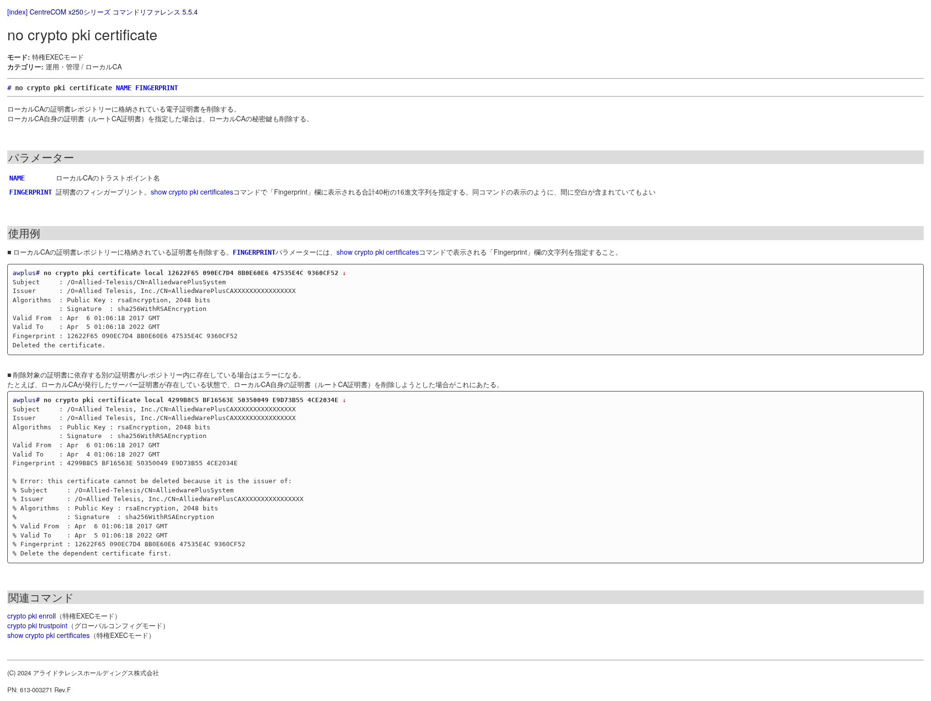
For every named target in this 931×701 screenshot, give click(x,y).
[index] (17, 11)
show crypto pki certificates (192, 191)
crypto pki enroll (31, 615)
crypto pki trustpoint (37, 625)
